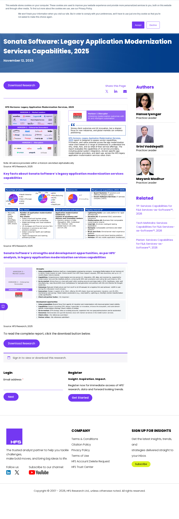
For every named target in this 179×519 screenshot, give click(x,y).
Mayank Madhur (150, 179)
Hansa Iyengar (148, 114)
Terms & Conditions (84, 439)
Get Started (80, 397)
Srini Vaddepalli (149, 146)
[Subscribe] (4, 306)
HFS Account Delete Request (90, 461)
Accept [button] (138, 24)
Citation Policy (81, 445)
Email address (13, 379)
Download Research (21, 85)
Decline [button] (153, 24)
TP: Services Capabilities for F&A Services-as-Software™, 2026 (154, 209)
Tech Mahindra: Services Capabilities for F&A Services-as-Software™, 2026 (155, 226)
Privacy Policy (80, 450)
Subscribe (141, 464)
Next (11, 397)
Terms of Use (80, 456)
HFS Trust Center (82, 467)
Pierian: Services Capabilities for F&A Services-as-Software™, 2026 (154, 243)
